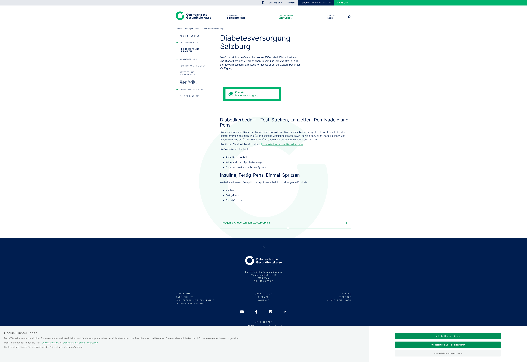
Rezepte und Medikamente (187, 73)
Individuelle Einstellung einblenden (448, 353)
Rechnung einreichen (192, 66)
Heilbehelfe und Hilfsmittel (205, 29)
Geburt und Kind (190, 36)
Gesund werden (189, 42)
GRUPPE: (306, 3)
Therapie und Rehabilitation (188, 82)
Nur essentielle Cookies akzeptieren (448, 344)
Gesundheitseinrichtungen (236, 16)
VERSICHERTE (319, 3)
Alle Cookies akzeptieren (448, 336)
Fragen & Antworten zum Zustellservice (246, 222)
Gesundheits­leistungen (286, 16)
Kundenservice (189, 59)
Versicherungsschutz (193, 89)
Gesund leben (331, 16)
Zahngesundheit (190, 96)
